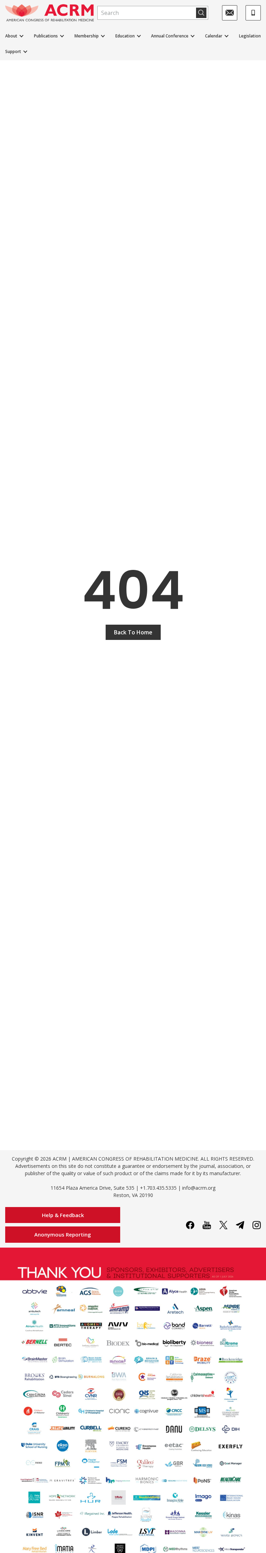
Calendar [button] (213, 35)
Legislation (250, 35)
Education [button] (125, 35)
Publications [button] (46, 35)
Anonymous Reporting (62, 1234)
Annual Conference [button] (169, 35)
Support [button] (13, 51)
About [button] (11, 35)
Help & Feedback (63, 1215)
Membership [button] (86, 35)
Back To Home (133, 632)
